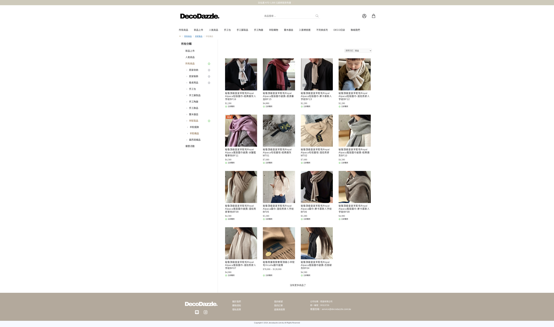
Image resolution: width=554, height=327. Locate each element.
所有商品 (188, 36)
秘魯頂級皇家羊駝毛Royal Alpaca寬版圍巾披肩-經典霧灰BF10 (354, 152)
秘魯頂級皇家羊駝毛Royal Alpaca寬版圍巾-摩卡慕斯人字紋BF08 (354, 209)
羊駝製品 (198, 36)
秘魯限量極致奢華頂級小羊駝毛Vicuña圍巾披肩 (279, 263)
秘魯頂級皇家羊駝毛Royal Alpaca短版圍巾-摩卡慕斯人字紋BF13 (316, 96)
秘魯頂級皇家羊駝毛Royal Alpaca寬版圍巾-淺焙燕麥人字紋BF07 (240, 265)
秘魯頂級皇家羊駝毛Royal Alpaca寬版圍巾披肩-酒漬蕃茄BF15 (278, 96)
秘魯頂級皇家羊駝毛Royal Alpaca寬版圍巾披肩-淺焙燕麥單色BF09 (240, 209)
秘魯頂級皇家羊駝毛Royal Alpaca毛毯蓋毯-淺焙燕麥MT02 (315, 152)
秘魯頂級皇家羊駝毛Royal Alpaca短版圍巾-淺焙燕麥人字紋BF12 (354, 96)
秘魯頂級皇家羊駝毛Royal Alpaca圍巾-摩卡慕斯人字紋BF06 (316, 209)
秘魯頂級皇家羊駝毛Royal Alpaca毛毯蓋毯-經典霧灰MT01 (277, 152)
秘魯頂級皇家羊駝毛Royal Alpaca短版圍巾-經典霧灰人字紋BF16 (240, 96)
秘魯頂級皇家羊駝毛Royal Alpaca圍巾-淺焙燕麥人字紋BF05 (278, 209)
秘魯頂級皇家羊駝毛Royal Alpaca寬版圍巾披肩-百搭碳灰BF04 (316, 265)
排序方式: (349, 51)
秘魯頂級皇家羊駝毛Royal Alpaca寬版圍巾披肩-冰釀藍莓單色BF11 (240, 152)
